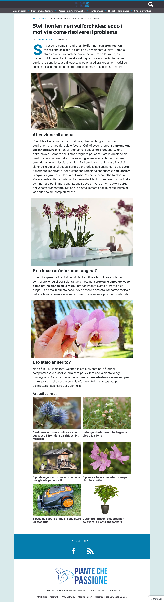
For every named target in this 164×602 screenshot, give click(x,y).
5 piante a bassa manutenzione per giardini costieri (106, 479)
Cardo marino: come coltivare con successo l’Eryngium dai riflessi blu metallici (56, 435)
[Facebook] (73, 551)
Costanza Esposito (44, 39)
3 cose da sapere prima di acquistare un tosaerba (57, 520)
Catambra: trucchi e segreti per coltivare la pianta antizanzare (103, 520)
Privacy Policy (68, 597)
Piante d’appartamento (42, 11)
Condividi (157, 599)
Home (35, 18)
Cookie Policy (85, 597)
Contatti (54, 597)
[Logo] (82, 4)
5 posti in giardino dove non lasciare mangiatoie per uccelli (56, 479)
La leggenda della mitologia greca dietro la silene (105, 434)
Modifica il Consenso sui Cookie (111, 597)
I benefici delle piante (118, 11)
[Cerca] (150, 4)
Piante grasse (96, 11)
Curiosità (42, 18)
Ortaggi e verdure (142, 11)
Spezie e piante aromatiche (71, 11)
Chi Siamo (42, 597)
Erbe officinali (19, 11)
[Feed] (90, 551)
